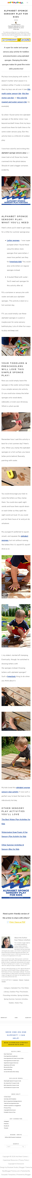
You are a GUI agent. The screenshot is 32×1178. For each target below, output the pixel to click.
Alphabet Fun (16, 988)
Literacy (6, 992)
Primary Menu (27, 2)
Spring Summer (9, 999)
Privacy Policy (7, 1107)
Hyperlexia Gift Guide (9, 1065)
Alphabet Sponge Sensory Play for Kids (16, 14)
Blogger (28, 1175)
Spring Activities (23, 995)
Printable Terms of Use (9, 1112)
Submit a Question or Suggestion (12, 1105)
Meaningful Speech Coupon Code (12, 1080)
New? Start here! (8, 1054)
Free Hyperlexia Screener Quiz (11, 1060)
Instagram (15, 980)
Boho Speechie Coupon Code (11, 1085)
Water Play (19, 1003)
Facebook (26, 980)
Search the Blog (8, 1069)
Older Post (28, 1017)
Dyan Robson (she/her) (22, 940)
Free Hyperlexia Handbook (10, 1056)
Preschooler (24, 992)
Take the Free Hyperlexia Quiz (11, 1103)
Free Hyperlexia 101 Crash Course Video (14, 1058)
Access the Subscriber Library (11, 1071)
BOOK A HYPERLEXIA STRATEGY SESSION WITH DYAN (16, 1043)
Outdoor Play (14, 992)
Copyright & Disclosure (10, 1110)
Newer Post (4, 1017)
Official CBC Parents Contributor (13, 1137)
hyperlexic (11, 676)
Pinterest (21, 980)
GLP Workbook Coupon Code (11, 1087)
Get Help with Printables (10, 1099)
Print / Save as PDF (17, 922)
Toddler (11, 1003)
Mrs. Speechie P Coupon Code (11, 1083)
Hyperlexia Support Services (11, 1062)
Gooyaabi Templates (8, 1175)
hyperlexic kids (16, 261)
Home (16, 1017)
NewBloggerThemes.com (11, 1171)
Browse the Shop (8, 1067)
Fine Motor (25, 988)
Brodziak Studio (12, 1167)
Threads (4, 981)
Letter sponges (13, 240)
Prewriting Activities (10, 995)
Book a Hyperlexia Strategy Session (13, 1101)
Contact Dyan (7, 1096)
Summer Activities (21, 999)
